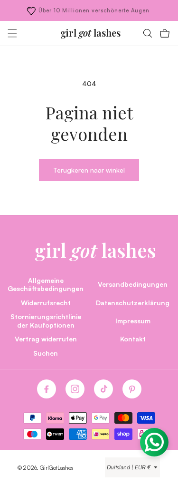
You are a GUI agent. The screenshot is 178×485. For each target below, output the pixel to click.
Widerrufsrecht (46, 302)
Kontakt (133, 338)
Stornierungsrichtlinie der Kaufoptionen (45, 320)
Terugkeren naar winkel (89, 169)
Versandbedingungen (133, 284)
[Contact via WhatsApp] (154, 442)
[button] (12, 33)
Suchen (45, 353)
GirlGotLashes (56, 467)
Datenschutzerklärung (132, 302)
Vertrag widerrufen (46, 338)
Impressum (132, 320)
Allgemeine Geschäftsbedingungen (46, 284)
